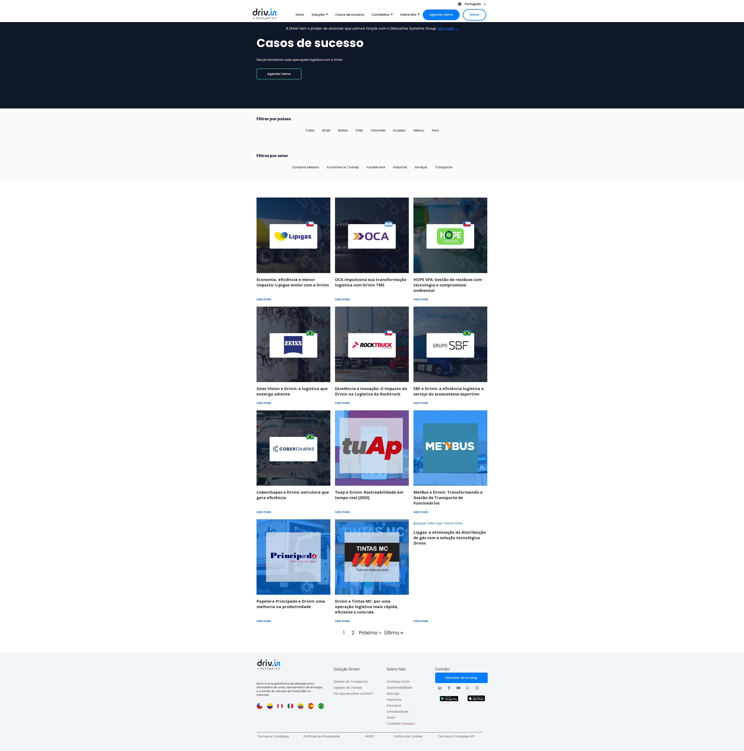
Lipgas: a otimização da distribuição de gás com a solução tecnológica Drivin (449, 538)
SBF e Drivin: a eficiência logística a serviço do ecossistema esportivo (448, 391)
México (418, 130)
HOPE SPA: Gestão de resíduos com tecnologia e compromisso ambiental (447, 285)
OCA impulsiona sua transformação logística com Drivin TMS (370, 282)
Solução (318, 14)
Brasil (326, 130)
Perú (435, 130)
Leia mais (264, 299)
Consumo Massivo (305, 167)
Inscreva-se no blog (461, 677)
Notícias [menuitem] (393, 693)
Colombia (378, 130)
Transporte (443, 167)
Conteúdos (380, 14)
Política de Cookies (408, 736)
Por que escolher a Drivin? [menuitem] (353, 693)
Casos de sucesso (349, 14)
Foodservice (376, 167)
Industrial (400, 167)
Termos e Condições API (456, 736)
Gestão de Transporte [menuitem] (351, 681)
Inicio (300, 14)
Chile (359, 130)
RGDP (369, 736)
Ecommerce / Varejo (343, 167)
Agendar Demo (279, 74)
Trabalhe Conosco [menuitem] (401, 723)
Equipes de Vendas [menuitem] (348, 687)
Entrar (474, 14)
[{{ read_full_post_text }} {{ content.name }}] (293, 235)
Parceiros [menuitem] (394, 705)
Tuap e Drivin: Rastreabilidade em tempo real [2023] (369, 495)
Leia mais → (448, 28)
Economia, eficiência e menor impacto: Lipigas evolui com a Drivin (293, 282)
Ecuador (399, 130)
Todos (309, 130)
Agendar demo (441, 14)
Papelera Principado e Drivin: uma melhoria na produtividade (291, 604)
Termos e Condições (273, 736)
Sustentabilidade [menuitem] (399, 687)
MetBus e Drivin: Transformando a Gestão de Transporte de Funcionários (448, 498)
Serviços (421, 167)
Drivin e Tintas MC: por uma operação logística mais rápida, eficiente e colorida (366, 607)
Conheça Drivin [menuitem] (398, 681)
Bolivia (343, 130)
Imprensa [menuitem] (394, 699)
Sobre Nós (408, 14)
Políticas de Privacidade (321, 736)
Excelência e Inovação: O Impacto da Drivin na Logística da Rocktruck (371, 391)
